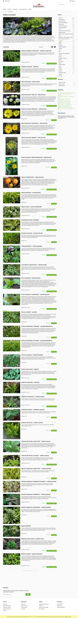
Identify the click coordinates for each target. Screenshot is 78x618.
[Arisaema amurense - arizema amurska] (11, 238)
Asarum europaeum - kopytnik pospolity (65, 107)
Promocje (60, 75)
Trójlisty (60, 67)
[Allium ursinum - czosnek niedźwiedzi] (11, 212)
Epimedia (60, 48)
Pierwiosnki (61, 61)
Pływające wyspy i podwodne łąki (64, 30)
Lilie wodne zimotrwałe (63, 25)
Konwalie (60, 54)
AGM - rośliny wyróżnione (63, 22)
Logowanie (23, 604)
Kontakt (4, 610)
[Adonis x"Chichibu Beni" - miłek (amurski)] (11, 182)
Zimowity (60, 69)
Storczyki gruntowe (62, 64)
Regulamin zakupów (7, 605)
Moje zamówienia (24, 605)
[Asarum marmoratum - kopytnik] (11, 374)
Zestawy (60, 71)
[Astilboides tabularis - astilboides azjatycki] (11, 415)
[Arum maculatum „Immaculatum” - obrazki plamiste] (11, 299)
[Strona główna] (39, 5)
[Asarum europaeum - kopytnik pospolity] (11, 360)
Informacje (5, 604)
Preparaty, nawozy (62, 85)
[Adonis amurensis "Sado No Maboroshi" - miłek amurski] (11, 166)
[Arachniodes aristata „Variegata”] (11, 225)
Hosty (60, 50)
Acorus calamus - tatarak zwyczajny (65, 101)
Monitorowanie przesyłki (43, 607)
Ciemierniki (61, 45)
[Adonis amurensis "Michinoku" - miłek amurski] (11, 113)
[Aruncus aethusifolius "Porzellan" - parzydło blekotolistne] (11, 345)
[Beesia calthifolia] (11, 531)
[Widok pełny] (55, 47)
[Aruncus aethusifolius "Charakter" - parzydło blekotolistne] (11, 331)
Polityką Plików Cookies (33, 616)
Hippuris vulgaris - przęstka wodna (64, 98)
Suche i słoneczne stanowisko (64, 38)
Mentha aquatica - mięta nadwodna (64, 103)
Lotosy (60, 29)
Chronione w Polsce (62, 21)
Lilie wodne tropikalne (62, 27)
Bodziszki (60, 42)
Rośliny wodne (61, 24)
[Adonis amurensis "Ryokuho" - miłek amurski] (11, 146)
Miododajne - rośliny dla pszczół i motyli (65, 37)
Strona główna (42, 608)
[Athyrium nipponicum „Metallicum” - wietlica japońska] (11, 499)
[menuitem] (4, 9)
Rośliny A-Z (61, 17)
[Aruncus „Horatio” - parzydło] (11, 317)
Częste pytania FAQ (6, 607)
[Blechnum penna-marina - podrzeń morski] (11, 544)
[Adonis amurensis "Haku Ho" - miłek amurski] (11, 99)
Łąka (59, 35)
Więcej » (65, 118)
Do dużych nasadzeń (62, 72)
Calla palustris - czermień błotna (64, 106)
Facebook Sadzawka (61, 607)
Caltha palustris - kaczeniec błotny (64, 102)
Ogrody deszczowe (62, 32)
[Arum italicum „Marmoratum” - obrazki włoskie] (11, 270)
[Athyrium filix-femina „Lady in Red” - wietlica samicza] (11, 446)
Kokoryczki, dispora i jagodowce (64, 53)
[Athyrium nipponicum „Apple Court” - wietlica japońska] (11, 473)
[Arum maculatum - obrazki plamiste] (11, 283)
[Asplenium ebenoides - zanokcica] (11, 387)
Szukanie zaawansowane (44, 604)
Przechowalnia (24, 607)
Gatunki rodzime (61, 19)
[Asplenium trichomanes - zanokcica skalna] (11, 402)
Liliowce (60, 56)
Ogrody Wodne (60, 604)
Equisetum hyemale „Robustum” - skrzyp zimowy (67, 92)
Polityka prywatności (7, 608)
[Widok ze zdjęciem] (52, 47)
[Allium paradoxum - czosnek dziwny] (11, 197)
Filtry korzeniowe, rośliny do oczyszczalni (66, 33)
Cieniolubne (61, 40)
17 (35, 570)
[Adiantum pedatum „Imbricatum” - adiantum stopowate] (11, 56)
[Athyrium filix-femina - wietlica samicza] (11, 430)
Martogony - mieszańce (63, 58)
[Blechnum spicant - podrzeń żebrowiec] (11, 559)
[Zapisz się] (28, 594)
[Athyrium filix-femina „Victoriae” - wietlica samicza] (11, 461)
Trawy (60, 66)
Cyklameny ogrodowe (62, 46)
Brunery (60, 43)
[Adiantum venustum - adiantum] (11, 72)
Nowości (60, 74)
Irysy (59, 51)
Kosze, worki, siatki (62, 82)
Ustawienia (23, 608)
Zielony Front (59, 605)
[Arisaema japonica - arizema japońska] (11, 254)
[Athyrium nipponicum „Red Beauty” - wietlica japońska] (11, 515)
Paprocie (60, 59)
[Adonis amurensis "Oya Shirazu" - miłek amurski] (11, 128)
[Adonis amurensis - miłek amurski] (11, 87)
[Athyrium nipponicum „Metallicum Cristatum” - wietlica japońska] (11, 486)
